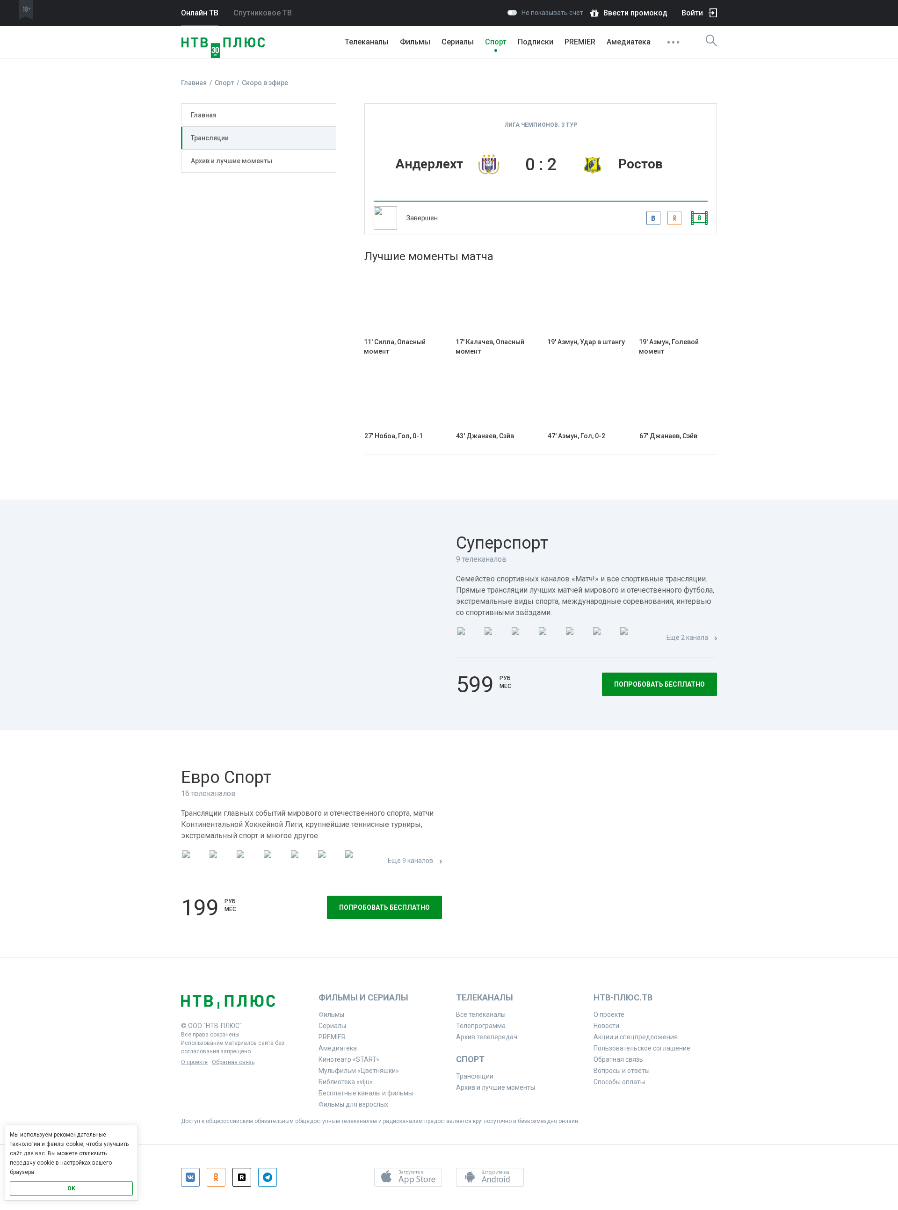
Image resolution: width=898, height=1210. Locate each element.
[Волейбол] (302, 861)
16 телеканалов (208, 793)
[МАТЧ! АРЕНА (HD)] (577, 638)
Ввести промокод (635, 12)
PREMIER (580, 41)
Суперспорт (502, 543)
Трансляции (210, 138)
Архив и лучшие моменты (231, 161)
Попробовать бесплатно (659, 684)
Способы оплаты (619, 1082)
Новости (606, 1025)
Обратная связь (233, 1062)
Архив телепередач (486, 1037)
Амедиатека (629, 41)
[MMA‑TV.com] (329, 861)
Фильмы (415, 41)
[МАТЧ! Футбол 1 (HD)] (495, 638)
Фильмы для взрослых (353, 1104)
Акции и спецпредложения (636, 1037)
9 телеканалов (481, 559)
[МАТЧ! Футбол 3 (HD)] (549, 638)
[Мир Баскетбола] (274, 861)
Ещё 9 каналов (410, 860)
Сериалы (458, 41)
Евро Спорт (226, 777)
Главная (204, 115)
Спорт (496, 41)
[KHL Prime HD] (220, 861)
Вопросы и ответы (622, 1070)
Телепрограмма (481, 1025)
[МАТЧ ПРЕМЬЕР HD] (468, 638)
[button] (408, 1177)
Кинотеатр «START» (349, 1059)
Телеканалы (367, 41)
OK (71, 1188)
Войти (692, 12)
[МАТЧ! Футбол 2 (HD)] (522, 638)
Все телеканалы (481, 1014)
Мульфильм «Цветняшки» (359, 1070)
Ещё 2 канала (687, 637)
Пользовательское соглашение (642, 1048)
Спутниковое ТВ (262, 12)
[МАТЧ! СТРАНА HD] (631, 638)
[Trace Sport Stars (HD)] (193, 861)
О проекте (194, 1062)
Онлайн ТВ (199, 12)
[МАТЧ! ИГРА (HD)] (604, 638)
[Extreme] (356, 861)
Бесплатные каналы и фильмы (366, 1093)
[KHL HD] (247, 861)
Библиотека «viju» (346, 1082)
